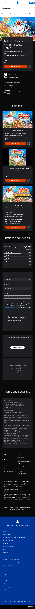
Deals (19, 14)
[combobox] (17, 279)
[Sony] (31, 608)
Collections (11, 14)
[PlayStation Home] (17, 2)
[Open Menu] (2, 2)
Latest (4, 14)
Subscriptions (28, 14)
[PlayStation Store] (8, 8)
